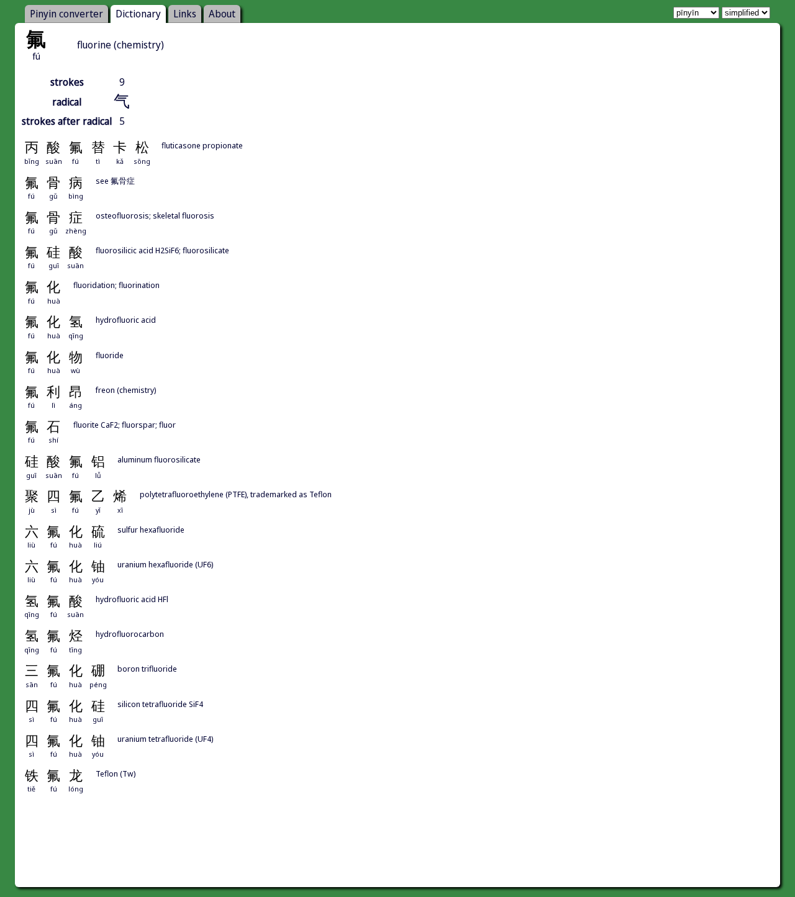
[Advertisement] (397, 854)
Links (184, 13)
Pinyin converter (66, 13)
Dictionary (138, 13)
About (222, 13)
